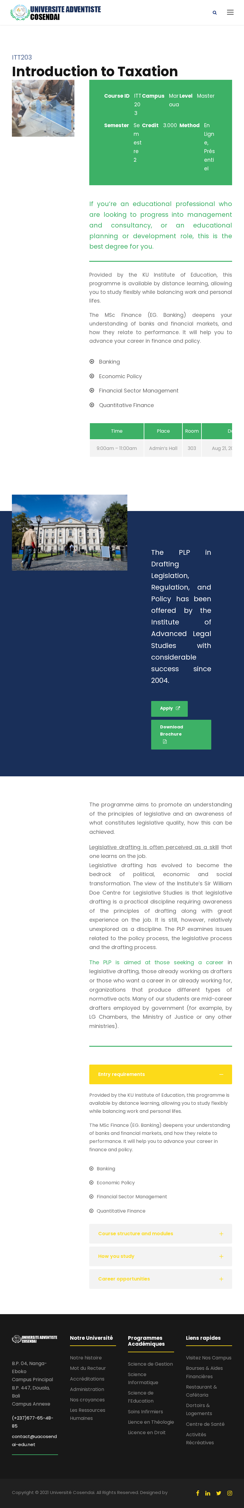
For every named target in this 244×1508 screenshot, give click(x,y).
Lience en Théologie (151, 1422)
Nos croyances (87, 1399)
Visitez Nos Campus (209, 1357)
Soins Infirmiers (145, 1411)
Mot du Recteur (88, 1368)
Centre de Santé (205, 1424)
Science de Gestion (150, 1364)
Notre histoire (86, 1357)
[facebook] (197, 1493)
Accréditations (87, 1378)
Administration (87, 1389)
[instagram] (229, 1493)
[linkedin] (207, 1493)
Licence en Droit (147, 1432)
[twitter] (218, 1493)
